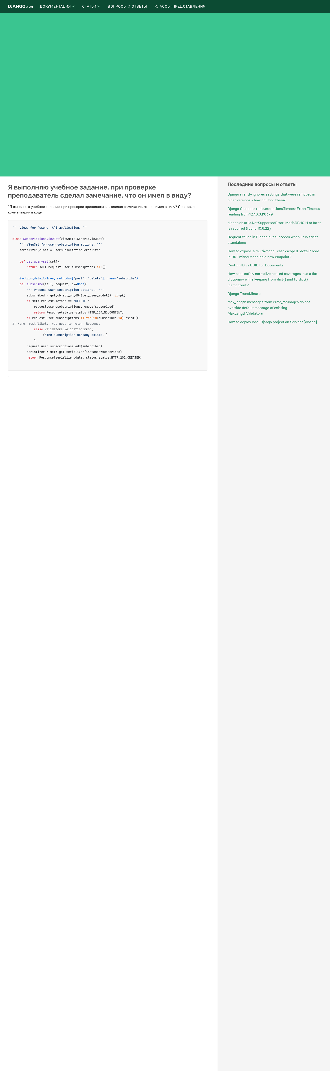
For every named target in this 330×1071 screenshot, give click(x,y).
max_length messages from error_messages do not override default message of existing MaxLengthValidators (269, 308)
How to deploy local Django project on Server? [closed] (272, 322)
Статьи (89, 6)
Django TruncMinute (244, 293)
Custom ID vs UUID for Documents (256, 265)
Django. (20, 6)
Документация (56, 6)
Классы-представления (180, 6)
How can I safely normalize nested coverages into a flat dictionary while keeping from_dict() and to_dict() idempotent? (272, 279)
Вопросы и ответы (127, 6)
